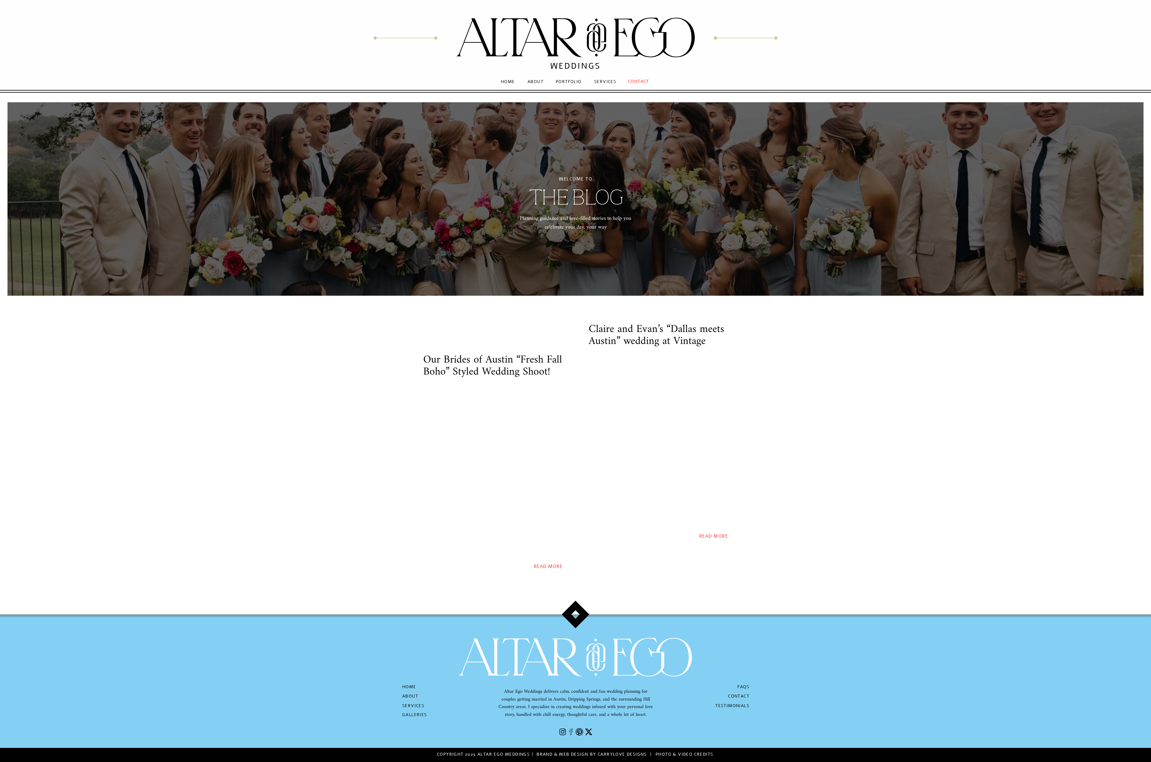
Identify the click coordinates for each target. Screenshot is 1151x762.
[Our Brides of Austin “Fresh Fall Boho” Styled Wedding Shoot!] (493, 471)
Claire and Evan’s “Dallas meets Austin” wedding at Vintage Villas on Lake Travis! (656, 341)
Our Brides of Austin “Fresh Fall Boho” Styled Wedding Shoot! (492, 366)
